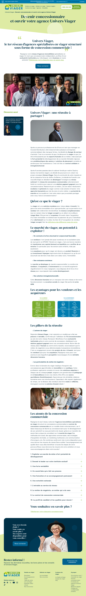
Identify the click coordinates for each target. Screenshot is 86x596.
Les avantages (28, 582)
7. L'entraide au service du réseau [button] (43, 486)
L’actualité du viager (76, 577)
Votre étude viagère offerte (11, 1)
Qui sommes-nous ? (61, 1)
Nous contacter (43, 66)
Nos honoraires (28, 586)
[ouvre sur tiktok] (4, 584)
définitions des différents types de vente (62, 222)
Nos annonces (44, 577)
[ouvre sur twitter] (11, 582)
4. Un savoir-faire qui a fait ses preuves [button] (45, 471)
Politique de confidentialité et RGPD (75, 590)
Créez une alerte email (35, 1)
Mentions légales (76, 586)
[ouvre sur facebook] (5, 582)
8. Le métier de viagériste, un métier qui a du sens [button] (50, 490)
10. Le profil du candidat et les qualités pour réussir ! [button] (51, 500)
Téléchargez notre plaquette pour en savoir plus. (46, 60)
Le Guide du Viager (60, 577)
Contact (82, 1)
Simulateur (27, 575)
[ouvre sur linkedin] (8, 582)
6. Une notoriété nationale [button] (40, 481)
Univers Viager (9, 12)
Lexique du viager (60, 579)
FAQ (56, 580)
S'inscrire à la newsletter (72, 561)
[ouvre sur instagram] (17, 582)
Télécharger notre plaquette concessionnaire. (46, 512)
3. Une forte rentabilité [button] (39, 466)
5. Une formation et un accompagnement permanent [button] (51, 476)
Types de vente (28, 580)
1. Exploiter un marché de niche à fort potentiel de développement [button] (50, 456)
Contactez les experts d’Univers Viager (76, 583)
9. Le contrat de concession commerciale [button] (46, 495)
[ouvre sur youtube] (14, 582)
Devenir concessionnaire (73, 1)
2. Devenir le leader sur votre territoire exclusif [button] (49, 462)
